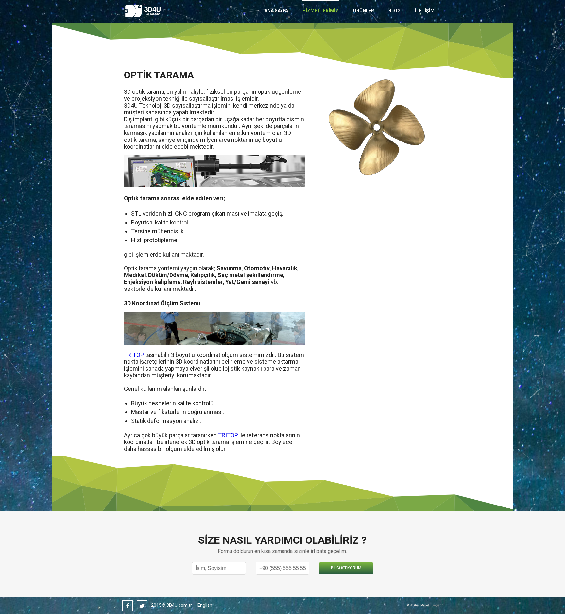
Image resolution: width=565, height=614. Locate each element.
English (204, 605)
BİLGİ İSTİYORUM (346, 568)
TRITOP (134, 354)
